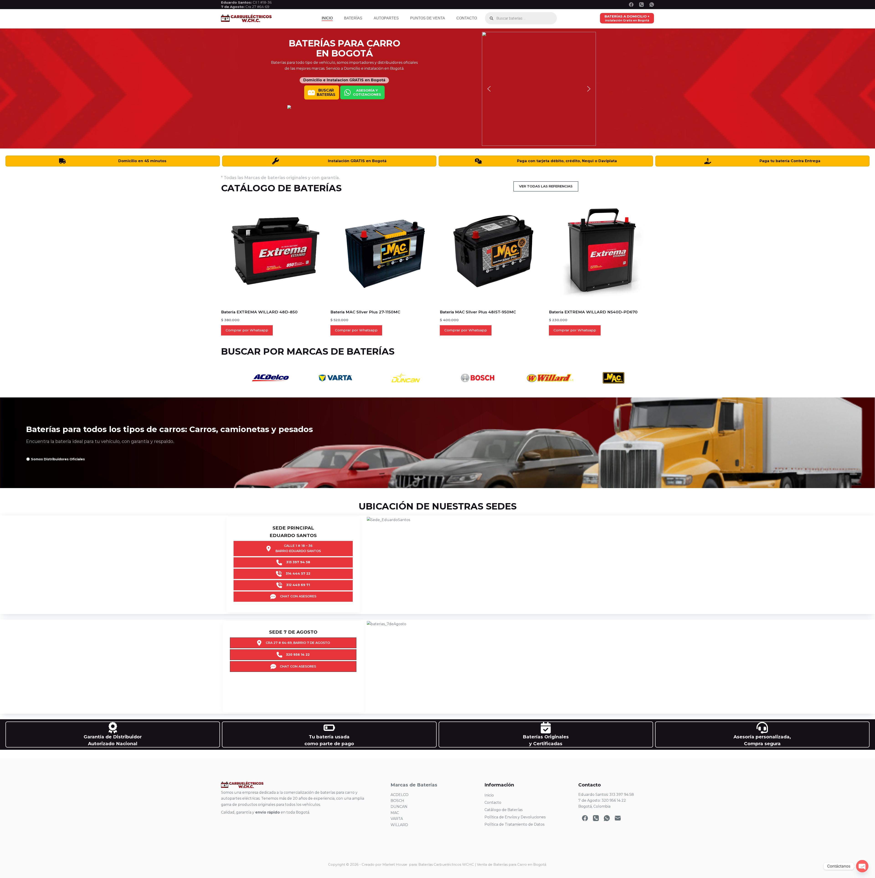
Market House (394, 864)
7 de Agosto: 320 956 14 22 (602, 800)
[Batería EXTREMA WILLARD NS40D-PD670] (601, 251)
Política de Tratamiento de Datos (514, 824)
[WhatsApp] (651, 4)
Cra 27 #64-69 (245, 7)
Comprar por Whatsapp (247, 330)
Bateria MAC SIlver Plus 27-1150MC (365, 312)
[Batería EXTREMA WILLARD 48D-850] (273, 251)
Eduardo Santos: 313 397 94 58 (606, 794)
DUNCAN (399, 806)
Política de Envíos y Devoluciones (515, 817)
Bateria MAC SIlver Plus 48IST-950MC (478, 312)
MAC (395, 813)
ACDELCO (400, 795)
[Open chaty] (862, 866)
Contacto (466, 18)
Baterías (353, 18)
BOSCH (397, 801)
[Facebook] (631, 4)
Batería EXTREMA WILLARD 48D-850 (259, 312)
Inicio (327, 18)
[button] (489, 88)
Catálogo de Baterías (503, 810)
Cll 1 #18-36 (262, 2)
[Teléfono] (641, 4)
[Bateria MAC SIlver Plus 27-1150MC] (382, 251)
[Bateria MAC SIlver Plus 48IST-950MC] (492, 251)
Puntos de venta (427, 18)
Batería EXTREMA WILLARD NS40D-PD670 (593, 312)
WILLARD (399, 825)
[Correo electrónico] (618, 818)
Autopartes (386, 18)
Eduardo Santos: (237, 2)
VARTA (397, 819)
